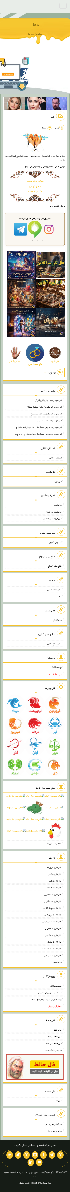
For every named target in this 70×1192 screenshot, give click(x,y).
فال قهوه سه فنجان (53, 511)
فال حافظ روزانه (55, 1036)
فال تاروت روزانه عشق (52, 948)
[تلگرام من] (52, 1155)
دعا (36, 24)
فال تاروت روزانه (54, 867)
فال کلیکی (57, 620)
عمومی (46, 372)
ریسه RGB (57, 667)
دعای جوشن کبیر (35, 180)
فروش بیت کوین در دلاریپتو (50, 992)
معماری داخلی (56, 985)
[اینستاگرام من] (35, 1155)
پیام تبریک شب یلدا (53, 1050)
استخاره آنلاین (55, 457)
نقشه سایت (24, 1182)
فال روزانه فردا (55, 1131)
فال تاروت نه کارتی (53, 928)
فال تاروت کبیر (55, 874)
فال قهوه (58, 505)
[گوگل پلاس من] (9, 1155)
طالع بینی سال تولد (53, 843)
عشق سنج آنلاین (54, 643)
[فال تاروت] (50, 265)
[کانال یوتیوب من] (39, 1162)
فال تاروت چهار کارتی (52, 908)
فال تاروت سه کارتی (53, 901)
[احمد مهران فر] (56, 104)
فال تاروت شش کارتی (52, 921)
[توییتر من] (18, 1155)
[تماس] (26, 1155)
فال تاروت (57, 962)
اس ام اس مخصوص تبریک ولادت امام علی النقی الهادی (39, 427)
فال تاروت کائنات (54, 887)
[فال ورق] (21, 323)
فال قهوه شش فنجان (52, 518)
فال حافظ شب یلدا (54, 1043)
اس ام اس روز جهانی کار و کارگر (48, 400)
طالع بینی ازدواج (55, 566)
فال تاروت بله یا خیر (53, 955)
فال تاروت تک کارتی (53, 894)
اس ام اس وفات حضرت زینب (49, 420)
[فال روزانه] (21, 265)
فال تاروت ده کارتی (53, 935)
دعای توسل (35, 186)
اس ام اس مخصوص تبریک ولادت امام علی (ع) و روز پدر (38, 434)
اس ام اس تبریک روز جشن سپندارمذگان (44, 407)
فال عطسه (57, 1100)
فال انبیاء (58, 481)
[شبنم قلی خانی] (14, 104)
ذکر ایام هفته (35, 191)
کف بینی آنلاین (55, 542)
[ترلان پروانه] (35, 104)
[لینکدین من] (31, 1162)
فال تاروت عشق (55, 941)
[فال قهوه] (50, 294)
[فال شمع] (21, 294)
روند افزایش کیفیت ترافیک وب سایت (46, 999)
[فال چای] (50, 323)
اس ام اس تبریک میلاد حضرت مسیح (46, 413)
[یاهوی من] (60, 1155)
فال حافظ (58, 1029)
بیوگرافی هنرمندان (53, 1124)
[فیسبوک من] (43, 1155)
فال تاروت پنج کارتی (53, 914)
